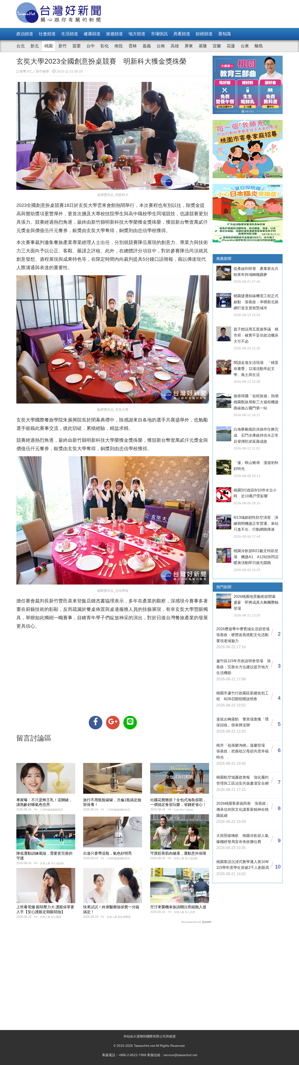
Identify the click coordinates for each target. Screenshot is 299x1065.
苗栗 (76, 46)
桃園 (48, 46)
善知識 (224, 33)
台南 (161, 46)
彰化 (104, 46)
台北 (20, 46)
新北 (34, 46)
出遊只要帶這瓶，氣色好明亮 (107, 853)
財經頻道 (204, 33)
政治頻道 (24, 33)
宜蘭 (217, 46)
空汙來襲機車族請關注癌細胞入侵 (178, 907)
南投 (118, 46)
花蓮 (231, 46)
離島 (259, 46)
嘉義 (146, 46)
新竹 (62, 46)
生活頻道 (69, 33)
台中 (90, 46)
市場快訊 (159, 33)
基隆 (203, 46)
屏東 (189, 46)
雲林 (132, 46)
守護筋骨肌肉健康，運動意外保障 (178, 853)
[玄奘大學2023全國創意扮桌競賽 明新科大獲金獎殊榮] (96, 723)
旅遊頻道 (114, 33)
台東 (245, 46)
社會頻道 (47, 33)
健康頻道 (92, 33)
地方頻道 (136, 33)
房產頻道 (181, 33)
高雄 (175, 46)
